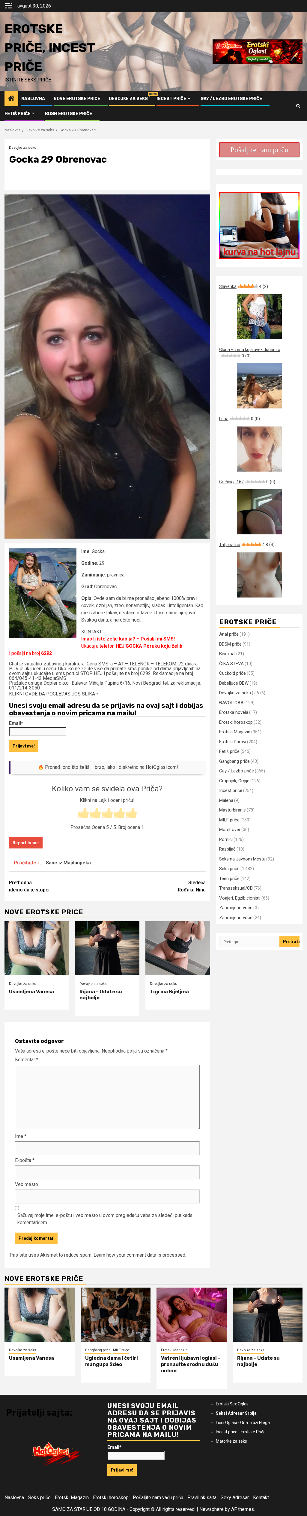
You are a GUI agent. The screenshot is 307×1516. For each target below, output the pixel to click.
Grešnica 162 (247, 481)
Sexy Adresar (235, 1497)
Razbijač (227, 849)
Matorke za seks (231, 1441)
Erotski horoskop (236, 722)
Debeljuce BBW (234, 683)
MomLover (229, 829)
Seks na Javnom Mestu (242, 859)
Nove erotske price (77, 98)
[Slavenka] (259, 316)
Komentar (26, 1059)
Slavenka (243, 286)
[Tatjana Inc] (259, 575)
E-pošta (24, 1160)
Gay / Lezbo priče (236, 771)
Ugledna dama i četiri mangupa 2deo (111, 1361)
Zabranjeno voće (235, 907)
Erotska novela (233, 712)
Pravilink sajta (201, 1497)
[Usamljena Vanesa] (36, 948)
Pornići (226, 839)
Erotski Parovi (232, 741)
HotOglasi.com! (162, 767)
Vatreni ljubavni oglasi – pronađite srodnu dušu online (190, 1364)
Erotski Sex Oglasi (232, 1403)
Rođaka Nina (192, 886)
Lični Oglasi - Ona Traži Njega (243, 1422)
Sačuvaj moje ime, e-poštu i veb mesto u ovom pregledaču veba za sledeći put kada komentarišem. (104, 1218)
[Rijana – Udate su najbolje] (107, 948)
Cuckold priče (232, 673)
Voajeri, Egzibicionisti (240, 898)
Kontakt (261, 1497)
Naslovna (33, 98)
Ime (20, 1136)
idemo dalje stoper (29, 886)
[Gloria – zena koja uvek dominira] (259, 385)
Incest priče (171, 98)
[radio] (83, 814)
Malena (226, 800)
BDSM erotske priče (68, 113)
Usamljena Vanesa (31, 992)
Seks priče (229, 868)
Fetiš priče (17, 113)
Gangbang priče (234, 761)
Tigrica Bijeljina (169, 992)
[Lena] (259, 449)
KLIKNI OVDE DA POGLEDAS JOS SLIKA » (54, 694)
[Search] (298, 106)
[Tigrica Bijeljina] (177, 948)
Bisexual (227, 653)
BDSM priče (230, 644)
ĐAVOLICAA (231, 702)
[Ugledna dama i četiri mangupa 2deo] (116, 1315)
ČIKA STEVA (231, 663)
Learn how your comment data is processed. (140, 1255)
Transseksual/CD (236, 888)
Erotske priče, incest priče (49, 47)
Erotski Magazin (234, 732)
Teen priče (229, 878)
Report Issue (26, 842)
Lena (239, 418)
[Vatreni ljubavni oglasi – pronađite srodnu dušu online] (191, 1315)
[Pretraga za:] (249, 941)
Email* (16, 723)
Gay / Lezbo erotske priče (231, 98)
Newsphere (211, 1509)
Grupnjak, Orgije (234, 781)
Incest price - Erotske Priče (241, 1431)
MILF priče (229, 820)
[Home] (11, 99)
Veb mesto (26, 1184)
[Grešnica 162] (259, 511)
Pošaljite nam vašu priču (158, 1497)
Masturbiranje (232, 810)
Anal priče (229, 634)
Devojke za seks (128, 98)
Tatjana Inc (247, 544)
